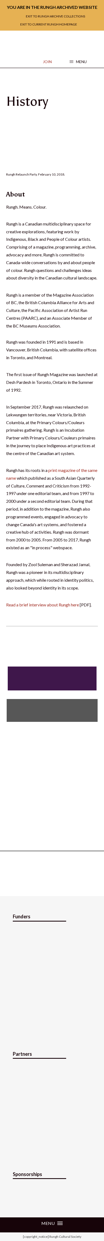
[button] (78, 62)
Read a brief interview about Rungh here (42, 604)
